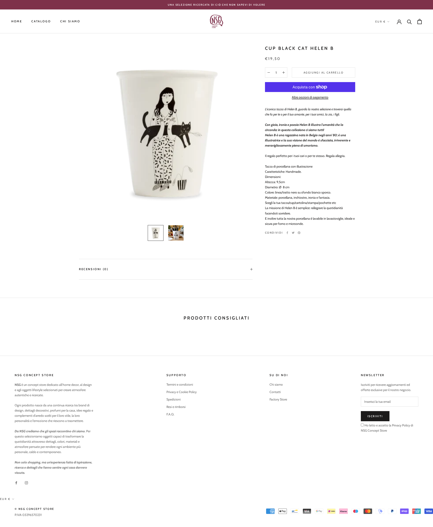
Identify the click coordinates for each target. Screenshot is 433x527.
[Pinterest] (299, 232)
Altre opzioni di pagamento (310, 97)
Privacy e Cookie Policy (181, 392)
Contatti (275, 392)
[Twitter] (293, 232)
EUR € (380, 21)
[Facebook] (287, 232)
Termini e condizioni (179, 384)
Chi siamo (276, 384)
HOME (16, 21)
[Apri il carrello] (419, 21)
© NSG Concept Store (34, 509)
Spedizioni (173, 399)
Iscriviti (375, 416)
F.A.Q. (170, 414)
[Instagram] (26, 482)
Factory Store (278, 399)
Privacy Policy (400, 425)
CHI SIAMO (70, 21)
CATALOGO (41, 21)
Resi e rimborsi (176, 407)
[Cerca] (409, 21)
